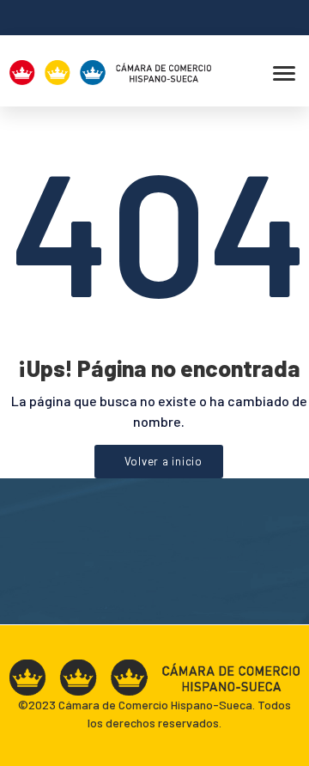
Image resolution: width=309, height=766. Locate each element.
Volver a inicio (163, 461)
